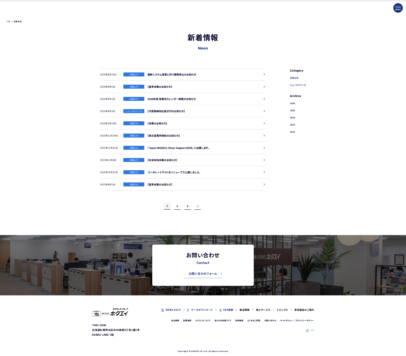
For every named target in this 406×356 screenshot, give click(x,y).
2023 (292, 124)
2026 (292, 103)
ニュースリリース (298, 85)
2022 (292, 131)
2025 (292, 110)
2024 (292, 117)
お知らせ (294, 77)
